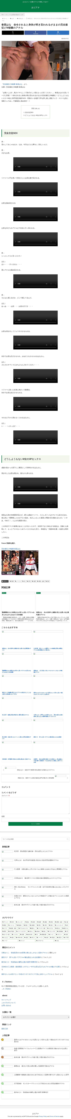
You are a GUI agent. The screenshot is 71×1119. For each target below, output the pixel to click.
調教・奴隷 (41, 581)
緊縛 (12, 581)
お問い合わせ (6, 1005)
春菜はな (6, 581)
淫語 (48, 581)
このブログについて (8, 1003)
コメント (5, 795)
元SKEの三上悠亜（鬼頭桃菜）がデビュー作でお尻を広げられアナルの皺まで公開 (30, 967)
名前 (3, 816)
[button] (67, 839)
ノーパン (18, 581)
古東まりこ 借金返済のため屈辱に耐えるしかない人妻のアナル (24, 953)
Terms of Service (55, 1116)
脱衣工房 (4, 1029)
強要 (34, 581)
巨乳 (29, 581)
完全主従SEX (29, 112)
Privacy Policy (43, 1116)
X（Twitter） (7, 989)
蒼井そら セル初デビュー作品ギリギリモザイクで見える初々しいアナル (26, 974)
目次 (33, 108)
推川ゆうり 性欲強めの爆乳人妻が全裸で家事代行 (19, 962)
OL (24, 581)
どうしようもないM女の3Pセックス (36, 115)
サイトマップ (6, 1000)
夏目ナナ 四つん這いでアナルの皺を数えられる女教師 (21, 957)
